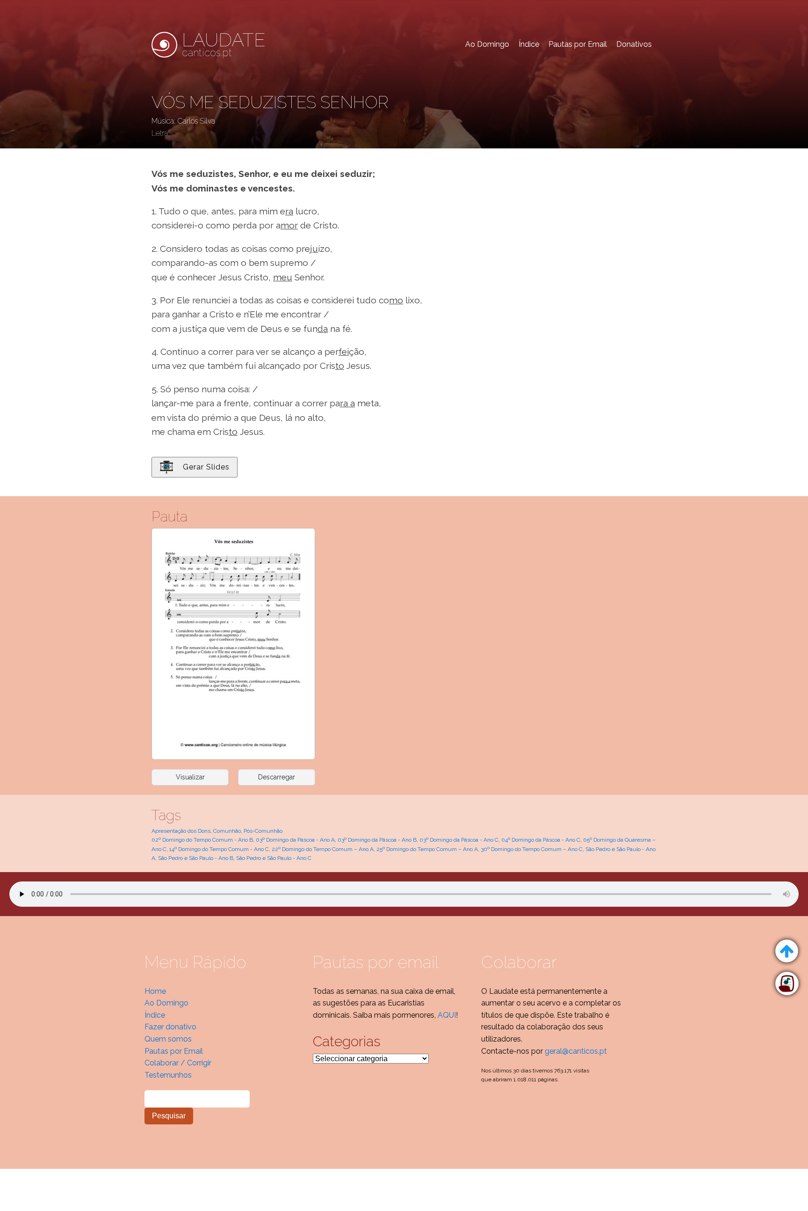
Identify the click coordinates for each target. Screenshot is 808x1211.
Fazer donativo (170, 1026)
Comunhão (227, 831)
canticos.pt (224, 44)
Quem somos (168, 1039)
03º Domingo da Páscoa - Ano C (458, 840)
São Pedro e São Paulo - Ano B (195, 858)
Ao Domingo (487, 44)
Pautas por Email (577, 44)
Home (155, 991)
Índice (529, 44)
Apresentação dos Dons (181, 831)
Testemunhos (168, 1075)
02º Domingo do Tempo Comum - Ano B (202, 840)
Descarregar (276, 777)
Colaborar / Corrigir (177, 1062)
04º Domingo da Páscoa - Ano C (540, 840)
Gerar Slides (206, 466)
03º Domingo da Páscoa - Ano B (377, 840)
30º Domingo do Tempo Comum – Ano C (532, 849)
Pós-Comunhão (263, 831)
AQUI (447, 1015)
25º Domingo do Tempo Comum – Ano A (427, 849)
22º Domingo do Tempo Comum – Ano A (323, 849)
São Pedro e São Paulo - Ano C (273, 858)
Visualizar (190, 777)
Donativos (634, 44)
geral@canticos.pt (576, 1051)
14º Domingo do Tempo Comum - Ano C (219, 849)
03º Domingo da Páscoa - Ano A (295, 840)
